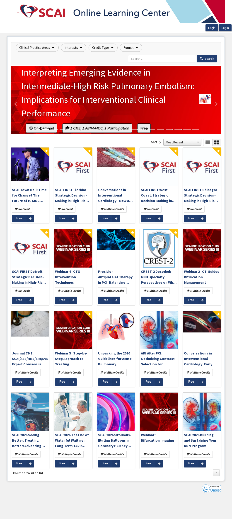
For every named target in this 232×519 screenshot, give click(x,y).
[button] (37, 48)
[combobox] (180, 142)
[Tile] (216, 142)
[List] (207, 142)
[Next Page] (216, 473)
